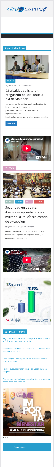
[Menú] (5, 36)
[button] (3, 437)
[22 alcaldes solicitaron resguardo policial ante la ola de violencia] (27, 67)
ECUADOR (9, 202)
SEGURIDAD (10, 81)
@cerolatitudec (20, 447)
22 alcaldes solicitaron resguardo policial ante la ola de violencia (24, 94)
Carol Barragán (28, 227)
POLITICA (29, 202)
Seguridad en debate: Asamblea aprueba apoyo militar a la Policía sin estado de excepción (26, 214)
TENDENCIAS (39, 202)
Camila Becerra (26, 85)
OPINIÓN (19, 202)
